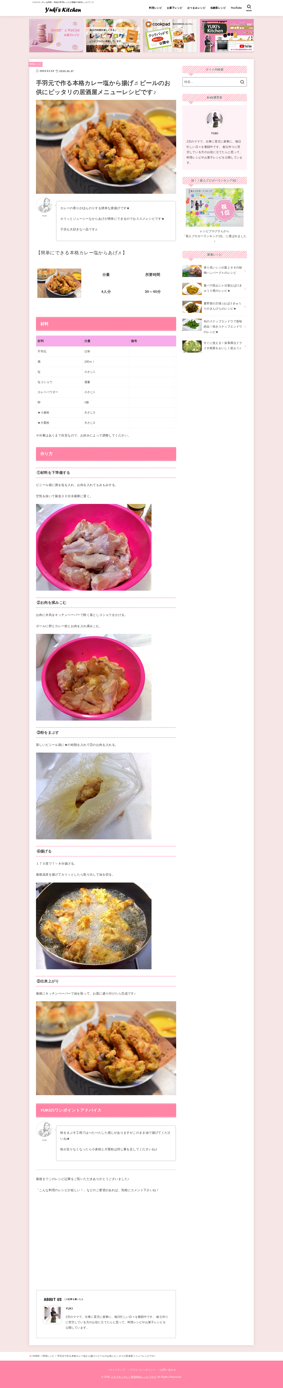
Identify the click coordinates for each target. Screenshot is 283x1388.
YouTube (236, 7)
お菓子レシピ (174, 7)
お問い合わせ (168, 1369)
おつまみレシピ (196, 7)
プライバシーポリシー (142, 1369)
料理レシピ (155, 7)
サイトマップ (117, 1369)
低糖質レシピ (218, 7)
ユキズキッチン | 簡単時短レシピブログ (134, 1376)
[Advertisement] (106, 1240)
